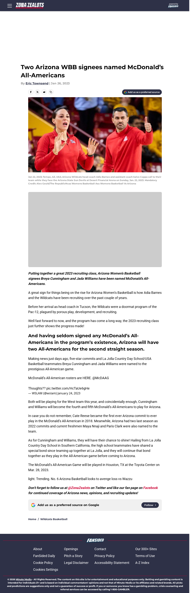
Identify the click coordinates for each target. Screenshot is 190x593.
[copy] (50, 92)
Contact (100, 549)
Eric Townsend (37, 83)
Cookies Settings (45, 569)
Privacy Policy (104, 556)
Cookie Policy (43, 563)
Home (32, 519)
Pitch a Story (73, 556)
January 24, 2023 (69, 393)
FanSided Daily (44, 556)
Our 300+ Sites (146, 549)
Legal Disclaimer (76, 563)
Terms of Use (145, 556)
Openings (71, 549)
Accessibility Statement (111, 563)
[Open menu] (9, 5)
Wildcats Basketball (53, 519)
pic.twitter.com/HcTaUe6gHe (68, 388)
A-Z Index (142, 563)
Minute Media (24, 579)
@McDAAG (100, 378)
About (37, 549)
